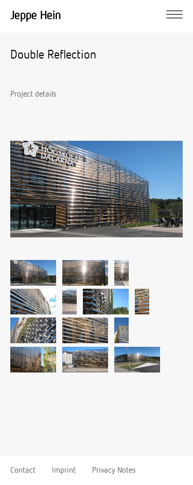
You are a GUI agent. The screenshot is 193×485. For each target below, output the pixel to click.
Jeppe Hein (35, 16)
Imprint (64, 471)
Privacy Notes (113, 471)
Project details (33, 94)
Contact (23, 471)
